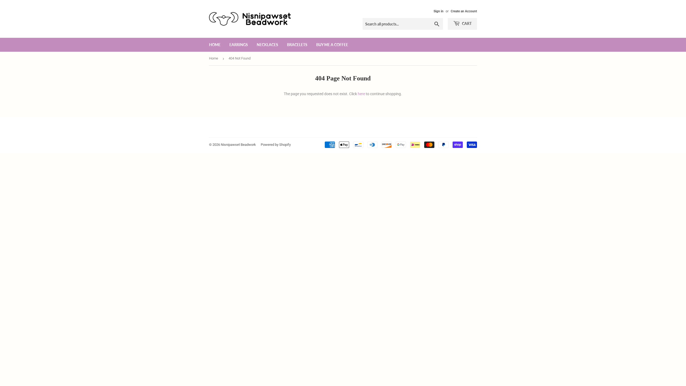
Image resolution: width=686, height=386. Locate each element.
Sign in (438, 11)
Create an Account (464, 11)
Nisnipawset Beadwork (238, 145)
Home (215, 44)
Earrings (238, 44)
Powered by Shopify (276, 145)
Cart (466, 23)
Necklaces (267, 44)
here (361, 94)
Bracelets (297, 44)
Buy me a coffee (332, 44)
